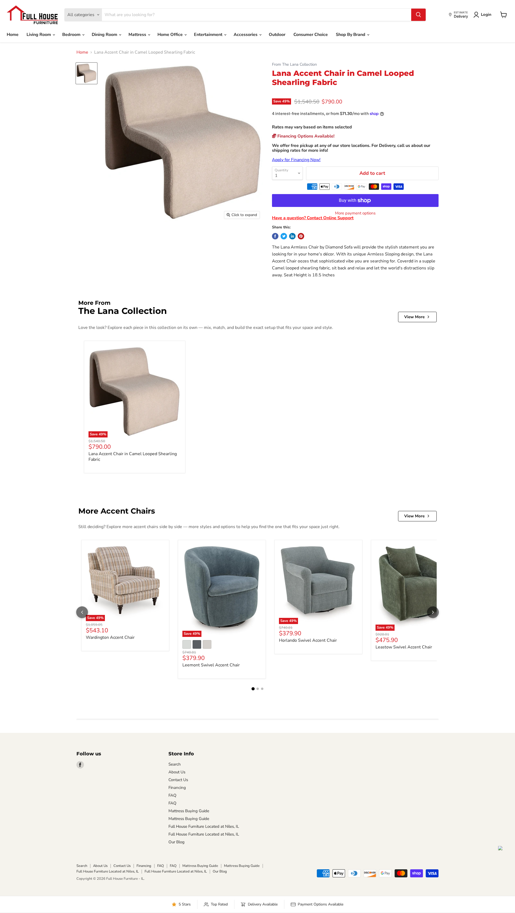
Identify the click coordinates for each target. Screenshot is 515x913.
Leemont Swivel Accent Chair (211, 665)
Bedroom (72, 35)
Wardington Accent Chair (110, 637)
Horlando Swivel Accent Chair (308, 640)
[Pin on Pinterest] (301, 236)
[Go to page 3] (262, 689)
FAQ (172, 795)
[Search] (418, 15)
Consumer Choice (310, 35)
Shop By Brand (351, 35)
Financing (177, 787)
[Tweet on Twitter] (284, 236)
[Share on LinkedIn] (292, 236)
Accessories (246, 35)
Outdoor (277, 35)
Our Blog (176, 842)
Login (486, 14)
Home (13, 35)
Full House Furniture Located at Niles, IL (203, 826)
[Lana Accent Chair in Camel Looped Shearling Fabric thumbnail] (86, 73)
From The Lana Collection (294, 64)
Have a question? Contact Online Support (313, 218)
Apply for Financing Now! (296, 160)
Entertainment (208, 35)
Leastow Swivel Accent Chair (404, 647)
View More (414, 317)
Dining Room (105, 35)
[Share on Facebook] (275, 236)
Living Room (39, 35)
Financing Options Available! (305, 136)
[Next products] (433, 612)
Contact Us (178, 779)
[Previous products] (82, 612)
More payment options (355, 213)
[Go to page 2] (257, 689)
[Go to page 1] (253, 689)
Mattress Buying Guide (188, 811)
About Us (176, 772)
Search (174, 764)
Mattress (137, 35)
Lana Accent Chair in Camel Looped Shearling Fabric (133, 456)
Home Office (170, 35)
